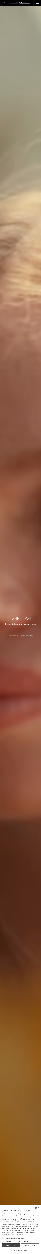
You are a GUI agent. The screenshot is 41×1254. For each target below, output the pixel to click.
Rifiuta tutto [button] (30, 1245)
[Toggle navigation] (37, 2)
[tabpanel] (20, 627)
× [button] (38, 1208)
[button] (20, 1251)
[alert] (20, 1229)
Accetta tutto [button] (11, 1245)
